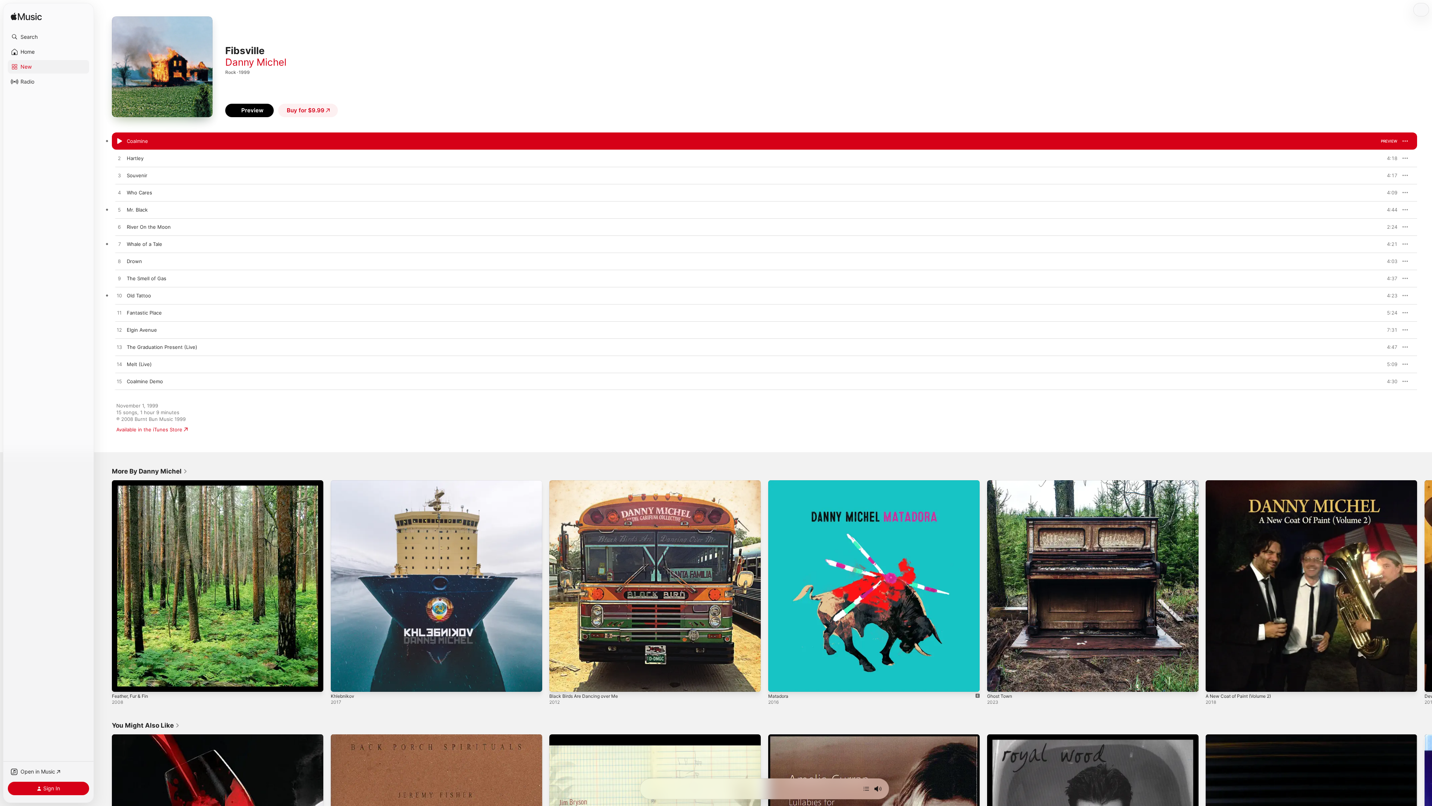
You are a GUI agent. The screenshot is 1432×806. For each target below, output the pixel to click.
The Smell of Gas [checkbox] (146, 278)
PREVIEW (1389, 141)
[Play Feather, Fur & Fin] (121, 682)
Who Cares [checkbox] (139, 193)
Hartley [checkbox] (135, 158)
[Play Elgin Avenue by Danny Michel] (119, 330)
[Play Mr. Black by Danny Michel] (119, 210)
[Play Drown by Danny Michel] (119, 261)
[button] (48, 37)
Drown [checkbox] (134, 261)
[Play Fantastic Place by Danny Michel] (119, 313)
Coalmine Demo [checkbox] (145, 381)
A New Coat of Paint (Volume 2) (1243, 483)
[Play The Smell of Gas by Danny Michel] (119, 278)
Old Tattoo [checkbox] (139, 296)
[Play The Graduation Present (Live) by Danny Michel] (119, 347)
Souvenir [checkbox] (137, 175)
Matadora (779, 483)
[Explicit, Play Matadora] (777, 682)
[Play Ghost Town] (996, 682)
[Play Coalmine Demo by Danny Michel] (119, 381)
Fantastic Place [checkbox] (144, 313)
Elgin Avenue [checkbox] (142, 330)
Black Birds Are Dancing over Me (587, 483)
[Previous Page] (104, 586)
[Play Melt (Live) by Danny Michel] (119, 364)
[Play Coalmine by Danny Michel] (119, 141)
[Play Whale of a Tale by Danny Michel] (119, 244)
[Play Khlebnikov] (340, 682)
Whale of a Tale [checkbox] (144, 244)
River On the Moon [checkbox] (149, 227)
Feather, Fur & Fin (132, 483)
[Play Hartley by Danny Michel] (119, 158)
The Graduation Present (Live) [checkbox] (162, 347)
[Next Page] (1424, 586)
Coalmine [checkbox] (137, 141)
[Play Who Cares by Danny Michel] (119, 193)
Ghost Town (1001, 483)
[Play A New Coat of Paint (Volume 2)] (1215, 682)
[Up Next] (866, 789)
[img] (26, 17)
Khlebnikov (343, 483)
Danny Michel (255, 62)
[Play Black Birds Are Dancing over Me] (558, 682)
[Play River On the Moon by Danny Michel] (119, 227)
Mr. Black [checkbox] (137, 210)
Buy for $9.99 (305, 110)
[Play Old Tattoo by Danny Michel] (119, 296)
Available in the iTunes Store (149, 429)
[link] (150, 471)
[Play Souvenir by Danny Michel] (119, 175)
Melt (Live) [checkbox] (139, 364)
